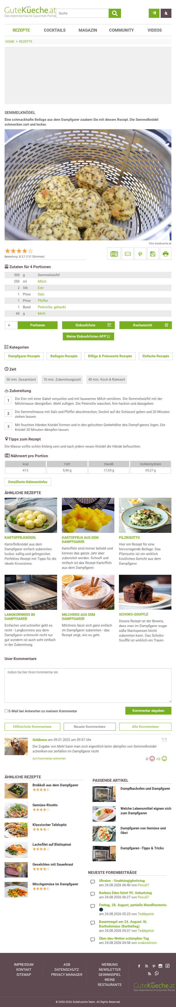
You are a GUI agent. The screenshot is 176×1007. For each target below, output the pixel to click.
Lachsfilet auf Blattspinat (52, 844)
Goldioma (40, 740)
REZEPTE (21, 30)
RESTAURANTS (109, 985)
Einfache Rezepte (156, 356)
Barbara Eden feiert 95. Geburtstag (125, 893)
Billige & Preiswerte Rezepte (110, 356)
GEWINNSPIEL (110, 975)
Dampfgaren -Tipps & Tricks (142, 848)
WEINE (109, 980)
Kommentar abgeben (148, 711)
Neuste (89, 727)
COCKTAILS (55, 30)
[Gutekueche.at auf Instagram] (160, 966)
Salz (41, 294)
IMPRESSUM (23, 965)
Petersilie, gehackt (52, 307)
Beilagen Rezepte (63, 356)
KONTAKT (23, 970)
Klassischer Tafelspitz (50, 825)
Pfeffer (43, 301)
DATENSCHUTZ (67, 970)
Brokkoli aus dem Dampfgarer (55, 785)
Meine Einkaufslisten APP (86, 336)
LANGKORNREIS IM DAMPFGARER (20, 617)
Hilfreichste (32, 727)
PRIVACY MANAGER (66, 975)
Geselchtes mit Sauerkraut (53, 864)
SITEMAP (23, 975)
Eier (41, 288)
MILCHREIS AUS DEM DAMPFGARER (78, 617)
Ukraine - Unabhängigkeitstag (122, 881)
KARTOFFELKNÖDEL (20, 538)
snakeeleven (147, 943)
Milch (42, 281)
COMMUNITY (121, 30)
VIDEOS (155, 30)
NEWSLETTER (110, 970)
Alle (145, 727)
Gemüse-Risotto (45, 805)
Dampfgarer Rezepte (24, 356)
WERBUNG (110, 965)
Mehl (41, 313)
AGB (66, 965)
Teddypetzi (146, 914)
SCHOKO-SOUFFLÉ (133, 614)
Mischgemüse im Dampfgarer (55, 884)
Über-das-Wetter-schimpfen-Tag (124, 938)
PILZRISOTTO (129, 538)
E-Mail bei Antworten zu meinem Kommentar (42, 711)
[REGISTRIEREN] (166, 13)
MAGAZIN (88, 30)
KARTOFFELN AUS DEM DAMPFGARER (80, 540)
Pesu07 (143, 885)
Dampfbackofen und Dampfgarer (145, 789)
